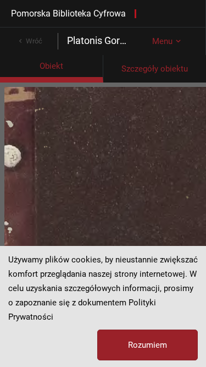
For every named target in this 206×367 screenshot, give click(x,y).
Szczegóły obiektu (154, 69)
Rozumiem (147, 345)
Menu (162, 41)
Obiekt (51, 66)
